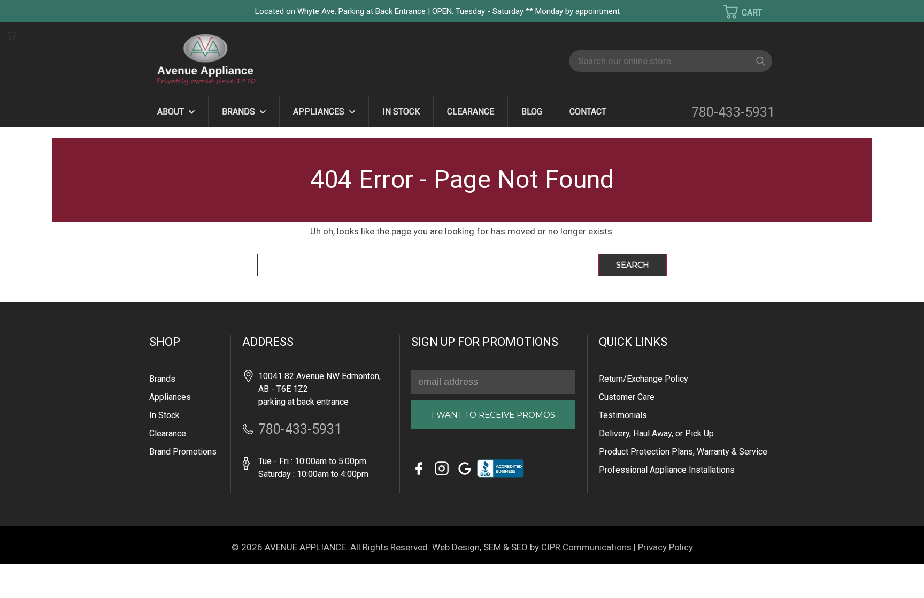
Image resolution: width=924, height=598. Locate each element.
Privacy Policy (665, 547)
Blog (531, 112)
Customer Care (626, 397)
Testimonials (623, 415)
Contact (587, 112)
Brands (239, 112)
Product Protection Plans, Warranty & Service (683, 451)
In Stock (401, 112)
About (171, 112)
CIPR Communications (586, 547)
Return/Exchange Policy (643, 379)
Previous (26, 574)
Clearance (470, 112)
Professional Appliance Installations (667, 470)
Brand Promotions (183, 451)
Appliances (319, 112)
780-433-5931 (733, 112)
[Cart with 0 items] (736, 11)
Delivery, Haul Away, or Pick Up (656, 433)
